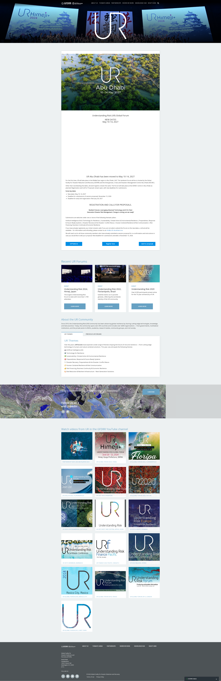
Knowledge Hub (140, 3)
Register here (110, 244)
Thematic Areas (104, 3)
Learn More (75, 306)
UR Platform (74, 244)
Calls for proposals (147, 244)
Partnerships (116, 3)
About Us (94, 3)
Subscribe (151, 392)
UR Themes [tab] (68, 334)
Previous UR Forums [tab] (93, 334)
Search (158, 3)
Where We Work (128, 3)
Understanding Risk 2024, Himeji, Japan (76, 290)
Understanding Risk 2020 (142, 289)
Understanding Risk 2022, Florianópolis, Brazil (109, 290)
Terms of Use (90, 677)
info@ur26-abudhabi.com (114, 230)
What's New (152, 3)
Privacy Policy (100, 677)
